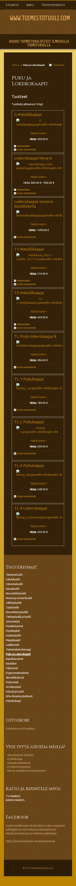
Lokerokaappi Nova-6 (33, 158)
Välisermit (12, 668)
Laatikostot (12, 644)
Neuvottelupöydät (17, 612)
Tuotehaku (58, 65)
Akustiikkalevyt (15, 677)
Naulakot (11, 663)
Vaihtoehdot (23, 146)
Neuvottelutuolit (16, 593)
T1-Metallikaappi (29, 249)
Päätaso (16, 65)
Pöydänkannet (14, 626)
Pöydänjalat (13, 630)
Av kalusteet (13, 686)
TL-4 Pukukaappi (29, 465)
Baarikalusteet (14, 658)
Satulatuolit (13, 579)
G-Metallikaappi (28, 114)
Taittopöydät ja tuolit (18, 616)
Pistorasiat (12, 682)
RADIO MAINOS (15, 800)
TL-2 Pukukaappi (29, 422)
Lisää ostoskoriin (26, 149)
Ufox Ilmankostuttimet (19, 696)
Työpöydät (12, 607)
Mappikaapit (13, 640)
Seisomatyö (13, 621)
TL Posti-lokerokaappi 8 (35, 336)
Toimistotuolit (14, 574)
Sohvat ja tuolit (15, 691)
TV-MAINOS (13, 796)
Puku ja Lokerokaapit (18, 654)
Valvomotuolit (14, 584)
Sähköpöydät (14, 602)
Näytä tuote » (39, 133)
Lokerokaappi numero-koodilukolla (34, 203)
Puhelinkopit (13, 700)
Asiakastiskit (13, 635)
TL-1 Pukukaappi (29, 379)
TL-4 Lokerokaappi (30, 508)
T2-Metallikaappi (29, 292)
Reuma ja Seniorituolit (19, 598)
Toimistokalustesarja (18, 649)
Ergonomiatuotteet (17, 672)
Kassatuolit (12, 588)
